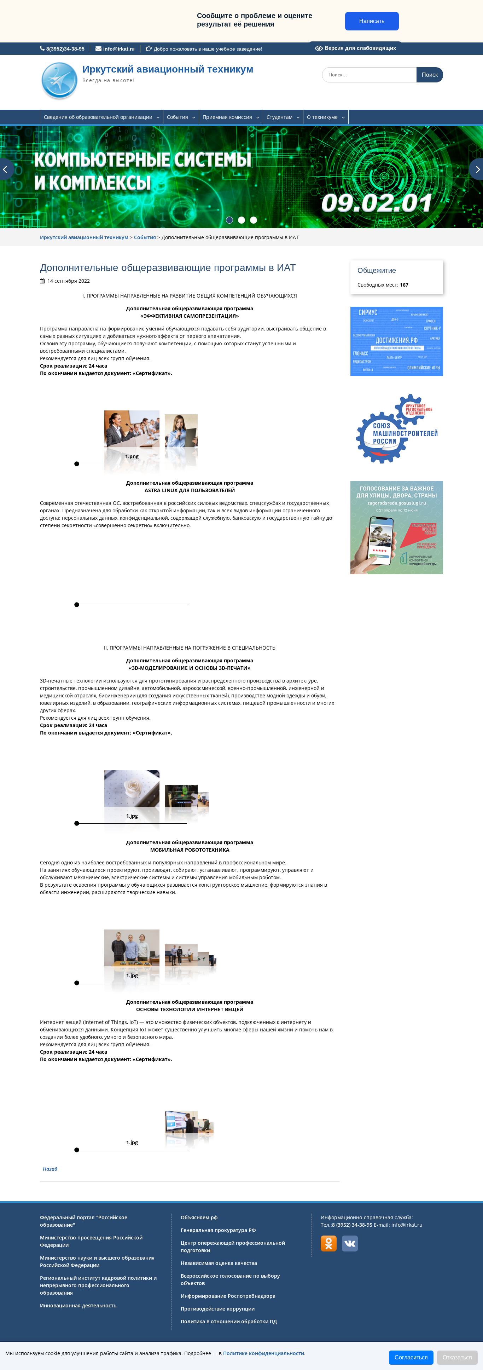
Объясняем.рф (199, 1217)
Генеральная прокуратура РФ (218, 1230)
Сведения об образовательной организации (98, 117)
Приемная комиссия (227, 117)
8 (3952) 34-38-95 (352, 1224)
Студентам (279, 117)
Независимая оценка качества (219, 1263)
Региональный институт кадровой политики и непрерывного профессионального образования (98, 1285)
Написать (371, 21)
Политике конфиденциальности (263, 1353)
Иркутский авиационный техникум (168, 69)
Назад (50, 1168)
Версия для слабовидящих (359, 48)
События (177, 117)
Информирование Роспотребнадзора (228, 1296)
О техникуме (322, 117)
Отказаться (457, 1357)
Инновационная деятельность (78, 1305)
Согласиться (411, 1357)
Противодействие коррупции (218, 1308)
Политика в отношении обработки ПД (229, 1321)
